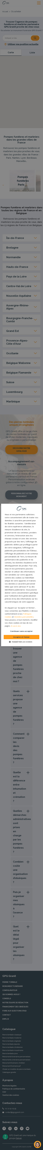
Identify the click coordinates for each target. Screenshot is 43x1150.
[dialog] (21, 575)
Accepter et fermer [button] (21, 637)
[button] (21, 641)
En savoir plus (16, 626)
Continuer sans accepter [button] (21, 631)
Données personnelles (24, 617)
